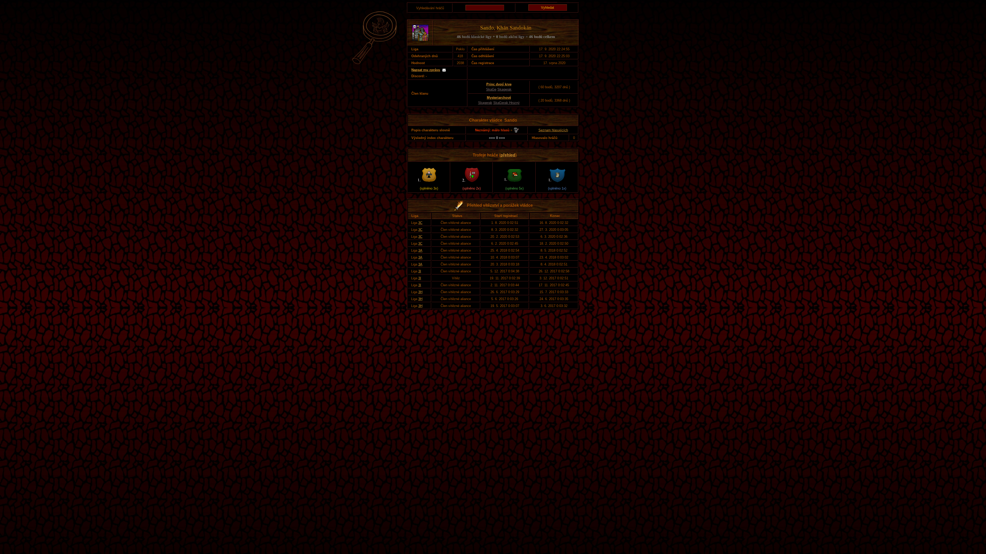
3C (420, 223)
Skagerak (504, 89)
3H (420, 292)
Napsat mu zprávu (425, 70)
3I (419, 271)
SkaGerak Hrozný (506, 103)
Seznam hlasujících (553, 130)
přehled (507, 155)
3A (420, 250)
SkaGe (491, 89)
